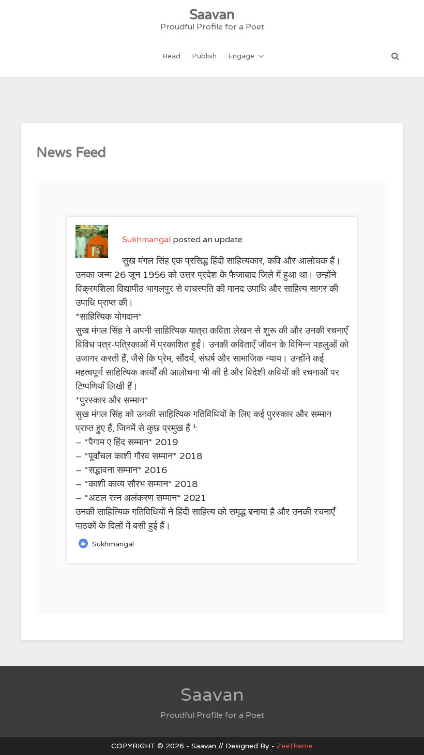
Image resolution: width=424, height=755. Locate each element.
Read (171, 56)
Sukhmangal (146, 239)
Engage (241, 56)
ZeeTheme (295, 746)
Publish (204, 56)
